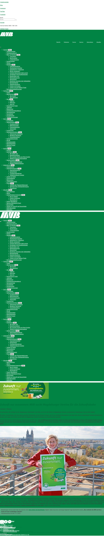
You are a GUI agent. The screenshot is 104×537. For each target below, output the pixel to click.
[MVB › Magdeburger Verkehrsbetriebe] (52, 34)
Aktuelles (99, 42)
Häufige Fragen (4, 29)
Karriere (81, 42)
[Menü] (0, 221)
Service (74, 42)
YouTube (2, 11)
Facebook (2, 14)
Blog (1, 5)
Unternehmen (90, 42)
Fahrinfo (58, 42)
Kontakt (2, 22)
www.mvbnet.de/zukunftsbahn (37, 510)
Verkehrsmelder (4, 2)
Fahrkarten (66, 42)
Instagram (3, 8)
